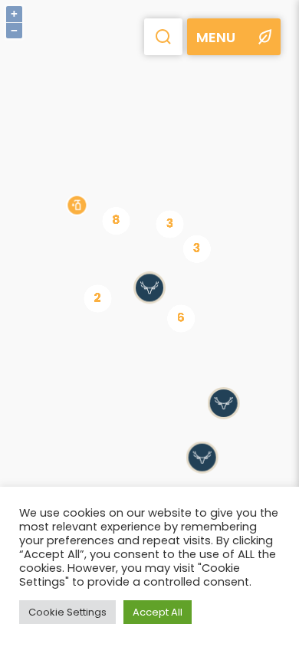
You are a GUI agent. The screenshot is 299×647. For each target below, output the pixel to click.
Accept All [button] (157, 612)
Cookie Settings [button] (67, 612)
